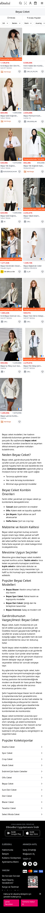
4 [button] (43, 109)
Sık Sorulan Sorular (11, 875)
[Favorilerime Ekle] (20, 72)
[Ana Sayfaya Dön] (5, 3)
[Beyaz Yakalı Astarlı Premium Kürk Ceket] (34, 194)
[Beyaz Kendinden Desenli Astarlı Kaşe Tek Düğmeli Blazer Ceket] (11, 244)
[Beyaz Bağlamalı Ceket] (34, 244)
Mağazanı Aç (29, 853)
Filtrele (12, 18)
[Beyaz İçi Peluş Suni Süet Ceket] (11, 344)
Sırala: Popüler (35, 18)
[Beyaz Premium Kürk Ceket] (34, 94)
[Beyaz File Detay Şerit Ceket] (34, 344)
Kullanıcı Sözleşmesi (11, 857)
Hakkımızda (7, 849)
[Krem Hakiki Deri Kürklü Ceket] (34, 44)
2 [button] (20, 256)
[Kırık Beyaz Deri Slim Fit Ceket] (11, 44)
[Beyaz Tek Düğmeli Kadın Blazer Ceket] (34, 144)
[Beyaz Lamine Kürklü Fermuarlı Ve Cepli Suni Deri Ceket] (11, 394)
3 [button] (20, 409)
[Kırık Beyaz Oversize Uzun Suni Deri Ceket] (11, 294)
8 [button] (20, 109)
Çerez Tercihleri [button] (9, 902)
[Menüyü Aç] (42, 3)
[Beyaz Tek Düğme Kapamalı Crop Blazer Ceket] (11, 144)
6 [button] (20, 56)
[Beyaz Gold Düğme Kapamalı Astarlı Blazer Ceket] (11, 194)
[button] (5, 23)
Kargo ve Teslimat (10, 886)
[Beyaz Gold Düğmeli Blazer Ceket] (11, 94)
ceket (27, 544)
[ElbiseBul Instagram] (35, 864)
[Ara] (20, 3)
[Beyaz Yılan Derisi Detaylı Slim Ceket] (34, 294)
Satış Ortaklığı (29, 849)
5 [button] (20, 159)
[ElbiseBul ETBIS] (33, 882)
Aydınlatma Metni (10, 861)
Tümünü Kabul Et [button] (28, 902)
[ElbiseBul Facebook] (25, 864)
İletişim (5, 853)
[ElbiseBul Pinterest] (30, 864)
